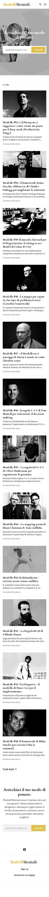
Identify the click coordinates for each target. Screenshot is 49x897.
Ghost (32, 875)
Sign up (24, 869)
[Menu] (45, 4)
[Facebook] (24, 849)
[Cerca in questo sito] (40, 4)
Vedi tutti (8, 769)
